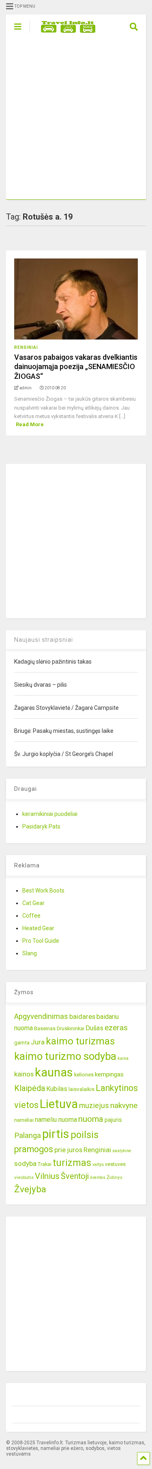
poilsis (84, 1134)
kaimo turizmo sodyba (65, 1056)
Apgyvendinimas (41, 1016)
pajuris (113, 1119)
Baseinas (45, 1028)
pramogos (33, 1149)
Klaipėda (29, 1088)
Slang (29, 953)
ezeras (116, 1027)
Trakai (44, 1164)
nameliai (24, 1120)
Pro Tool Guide (40, 940)
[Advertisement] (76, 119)
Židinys (114, 1177)
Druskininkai (70, 1028)
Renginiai (26, 347)
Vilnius (47, 1176)
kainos (24, 1074)
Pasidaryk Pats (41, 826)
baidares (82, 1016)
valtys (98, 1164)
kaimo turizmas (80, 1041)
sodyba (25, 1163)
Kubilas (56, 1089)
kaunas (54, 1072)
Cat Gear (33, 903)
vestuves (115, 1164)
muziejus (94, 1105)
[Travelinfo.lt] (64, 33)
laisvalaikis (81, 1089)
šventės (97, 1177)
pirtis (55, 1134)
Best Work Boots (43, 890)
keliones (84, 1075)
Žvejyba (30, 1189)
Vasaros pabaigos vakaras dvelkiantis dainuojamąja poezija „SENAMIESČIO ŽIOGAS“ (75, 366)
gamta (22, 1042)
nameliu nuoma (56, 1119)
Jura (38, 1042)
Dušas (94, 1028)
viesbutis (24, 1177)
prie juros (68, 1150)
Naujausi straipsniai (43, 639)
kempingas (109, 1074)
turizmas (72, 1162)
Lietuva (59, 1104)
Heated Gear (38, 928)
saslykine (121, 1150)
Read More (30, 424)
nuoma (90, 1119)
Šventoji (75, 1176)
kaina (123, 1058)
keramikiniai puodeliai (49, 814)
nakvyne (123, 1105)
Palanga (27, 1135)
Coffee (31, 915)
